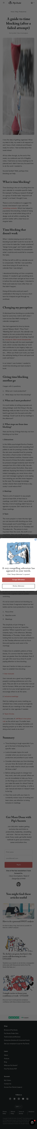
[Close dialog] (35, 539)
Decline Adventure (18, 586)
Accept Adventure (18, 579)
